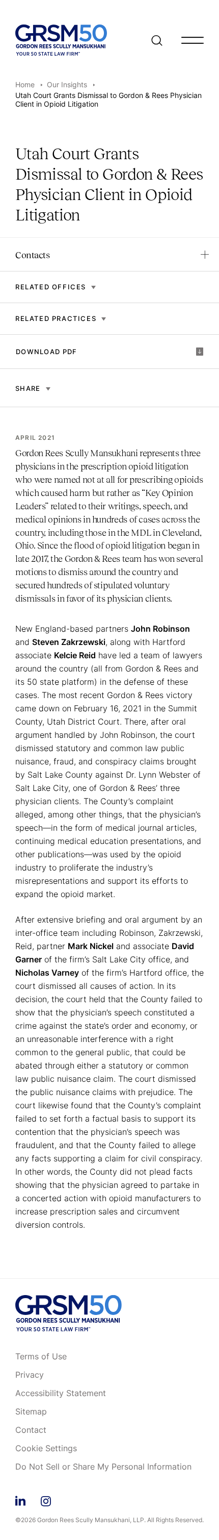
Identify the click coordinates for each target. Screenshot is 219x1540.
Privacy (29, 1375)
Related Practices (55, 318)
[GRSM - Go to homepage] (61, 40)
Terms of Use (41, 1356)
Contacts (32, 255)
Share (28, 388)
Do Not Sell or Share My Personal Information (103, 1467)
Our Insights (67, 84)
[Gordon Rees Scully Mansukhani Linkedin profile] (20, 1499)
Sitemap (31, 1412)
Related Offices (50, 287)
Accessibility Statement (60, 1393)
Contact (30, 1430)
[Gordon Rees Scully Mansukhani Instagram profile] (46, 1499)
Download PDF (46, 351)
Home (25, 84)
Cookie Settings (46, 1448)
